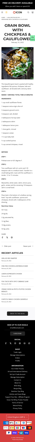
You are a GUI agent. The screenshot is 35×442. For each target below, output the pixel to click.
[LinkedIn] (24, 343)
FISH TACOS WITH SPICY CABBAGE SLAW (14, 281)
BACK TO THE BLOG (17, 313)
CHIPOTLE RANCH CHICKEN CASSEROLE (14, 299)
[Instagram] (15, 343)
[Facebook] (6, 343)
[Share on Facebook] (2, 237)
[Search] (28, 12)
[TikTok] (29, 343)
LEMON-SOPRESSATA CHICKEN (11, 274)
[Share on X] (7, 237)
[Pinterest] (20, 343)
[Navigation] (2, 12)
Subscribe (18, 333)
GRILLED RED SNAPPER (9, 258)
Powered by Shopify (17, 439)
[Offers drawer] (6, 12)
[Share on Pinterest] (12, 237)
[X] (10, 343)
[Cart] (32, 12)
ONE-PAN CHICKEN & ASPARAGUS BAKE (14, 266)
